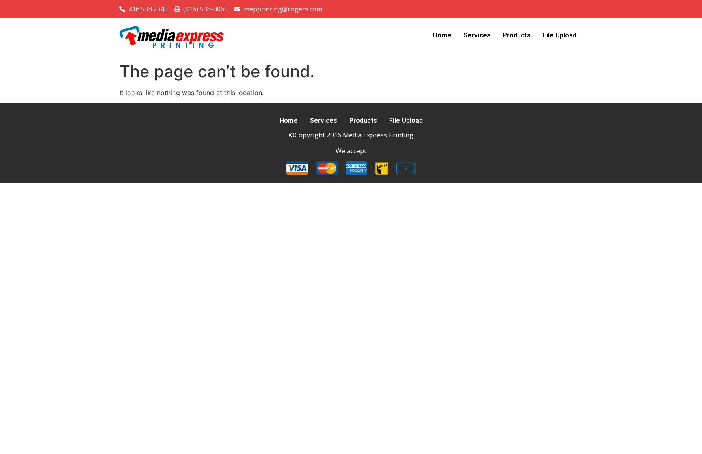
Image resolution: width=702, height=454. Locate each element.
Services (477, 35)
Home (442, 35)
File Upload (559, 35)
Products (517, 35)
